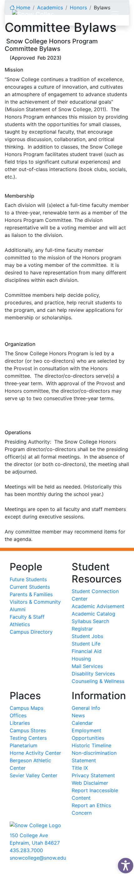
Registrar (82, 629)
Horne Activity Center (35, 753)
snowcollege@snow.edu (38, 858)
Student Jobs (87, 636)
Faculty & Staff (27, 617)
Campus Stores (28, 730)
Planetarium (23, 745)
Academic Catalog (93, 614)
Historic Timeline (91, 745)
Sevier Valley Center (33, 775)
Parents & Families (31, 594)
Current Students (30, 587)
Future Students (28, 579)
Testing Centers (28, 738)
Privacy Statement (93, 775)
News (78, 715)
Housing (81, 659)
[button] (124, 864)
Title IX (80, 768)
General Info (86, 708)
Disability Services (93, 673)
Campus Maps (26, 708)
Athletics (20, 624)
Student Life (86, 644)
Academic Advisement (98, 606)
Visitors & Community (35, 602)
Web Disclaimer (90, 783)
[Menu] (115, 14)
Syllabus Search (90, 621)
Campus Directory (31, 632)
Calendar (82, 723)
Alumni (18, 609)
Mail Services (87, 666)
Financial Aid (87, 651)
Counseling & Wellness (98, 681)
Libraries (20, 723)
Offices (18, 715)
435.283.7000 (26, 850)
